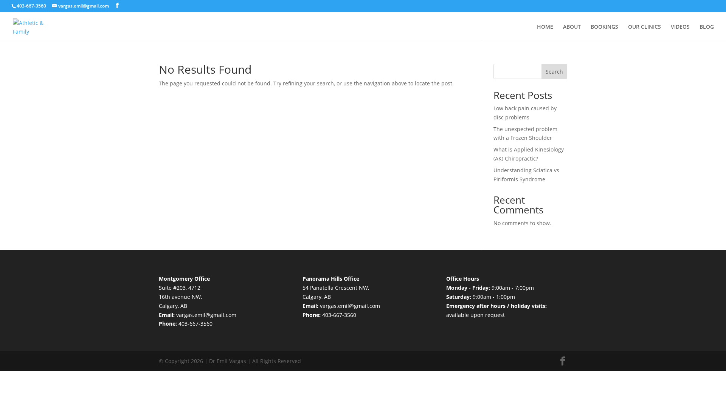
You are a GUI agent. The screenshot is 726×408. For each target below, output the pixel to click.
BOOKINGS (604, 27)
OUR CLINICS (644, 27)
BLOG (707, 27)
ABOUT (572, 27)
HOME (545, 27)
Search (554, 71)
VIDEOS (680, 27)
